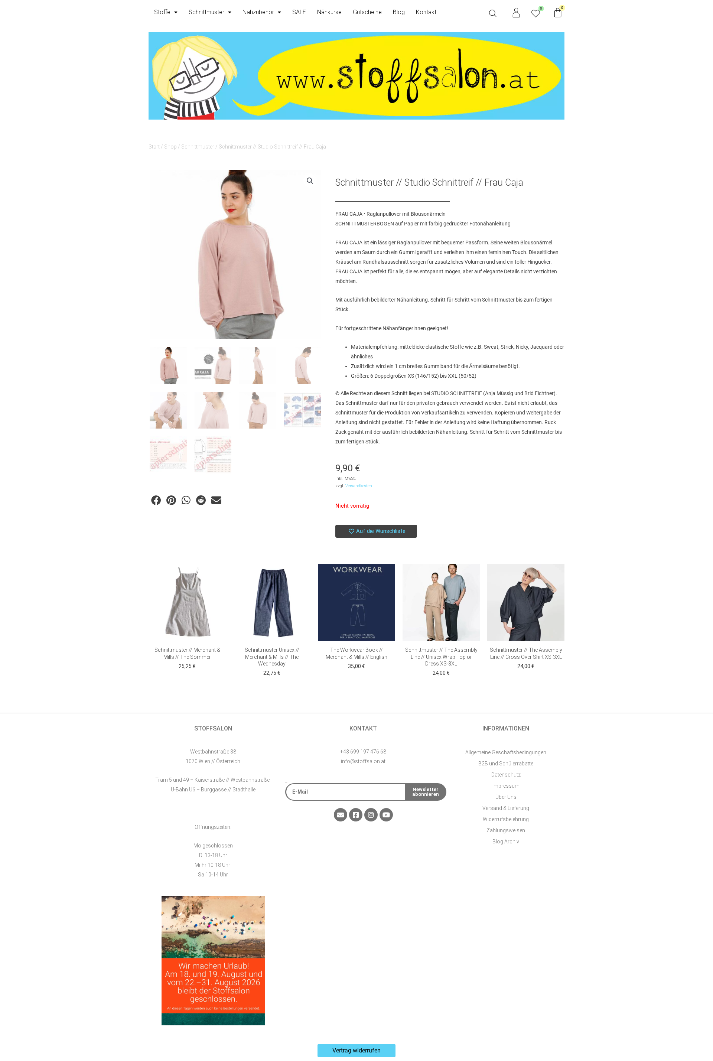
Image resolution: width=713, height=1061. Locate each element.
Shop (170, 147)
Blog (399, 12)
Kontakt (426, 12)
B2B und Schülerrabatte (505, 764)
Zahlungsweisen (505, 830)
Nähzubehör (258, 12)
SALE (299, 12)
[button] (310, 181)
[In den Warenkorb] (218, 576)
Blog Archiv (505, 841)
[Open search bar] (493, 13)
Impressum (506, 786)
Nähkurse (329, 12)
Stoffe (162, 12)
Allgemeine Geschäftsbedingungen (505, 752)
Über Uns (506, 797)
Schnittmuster (206, 12)
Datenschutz (506, 775)
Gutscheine (367, 12)
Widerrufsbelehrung (506, 819)
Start (154, 147)
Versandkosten (358, 486)
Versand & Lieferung (505, 808)
